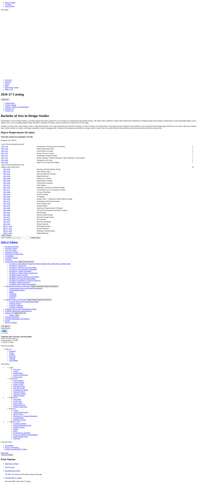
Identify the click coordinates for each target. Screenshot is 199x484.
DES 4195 (6, 206)
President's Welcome (11, 246)
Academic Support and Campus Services (18, 311)
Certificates (12, 294)
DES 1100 (4, 149)
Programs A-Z (9, 109)
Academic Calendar (11, 258)
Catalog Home (10, 6)
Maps (7, 85)
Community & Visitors (20, 390)
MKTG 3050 (7, 226)
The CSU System (10, 250)
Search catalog (5, 237)
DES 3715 (6, 190)
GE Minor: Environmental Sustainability (22, 279)
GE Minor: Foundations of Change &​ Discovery (25, 280)
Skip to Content (10, 2)
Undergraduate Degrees (17, 290)
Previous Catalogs (11, 322)
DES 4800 (6, 215)
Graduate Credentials (16, 307)
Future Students (18, 380)
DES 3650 (6, 183)
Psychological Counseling (21, 433)
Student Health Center (20, 436)
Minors (11, 292)
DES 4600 (6, 210)
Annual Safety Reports (20, 412)
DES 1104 (4, 153)
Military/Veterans (18, 395)
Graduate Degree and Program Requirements (24, 302)
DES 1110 (4, 155)
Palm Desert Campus (12, 87)
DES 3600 (6, 181)
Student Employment (20, 407)
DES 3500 (6, 178)
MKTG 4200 (7, 231)
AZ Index (8, 4)
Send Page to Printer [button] (11, 464)
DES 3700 (6, 187)
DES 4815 (6, 217)
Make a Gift (9, 89)
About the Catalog (11, 248)
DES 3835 (6, 194)
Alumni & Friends (19, 392)
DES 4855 (6, 222)
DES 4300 (6, 208)
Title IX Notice (18, 414)
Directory (8, 82)
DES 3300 (6, 176)
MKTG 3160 (7, 228)
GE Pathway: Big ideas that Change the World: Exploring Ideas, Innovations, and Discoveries (40, 264)
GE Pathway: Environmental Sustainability (23, 269)
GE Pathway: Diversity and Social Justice (22, 267)
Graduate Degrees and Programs (15, 299)
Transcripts (16, 438)
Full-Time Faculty (19, 386)
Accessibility (9, 445)
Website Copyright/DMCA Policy (16, 449)
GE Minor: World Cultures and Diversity (22, 284)
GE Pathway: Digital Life (17, 265)
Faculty (7, 320)
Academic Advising (19, 423)
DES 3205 (6, 174)
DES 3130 (6, 171)
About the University (12, 252)
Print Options (6, 326)
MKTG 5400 (7, 233)
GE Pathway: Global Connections (20, 271)
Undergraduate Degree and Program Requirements (25, 288)
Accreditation (9, 256)
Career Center (17, 403)
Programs (12, 297)
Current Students (18, 382)
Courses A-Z (9, 111)
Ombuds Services (19, 427)
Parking (15, 429)
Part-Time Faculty (19, 388)
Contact (15, 410)
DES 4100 (6, 199)
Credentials (12, 296)
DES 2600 (4, 162)
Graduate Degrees (15, 303)
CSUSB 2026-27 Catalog (13, 478)
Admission (8, 260)
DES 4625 (6, 212)
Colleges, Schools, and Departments (17, 107)
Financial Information (12, 317)
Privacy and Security (12, 447)
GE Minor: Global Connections (19, 282)
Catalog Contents (10, 105)
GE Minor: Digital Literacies (18, 275)
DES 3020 (6, 169)
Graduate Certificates (16, 305)
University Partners (19, 394)
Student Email (17, 373)
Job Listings (17, 399)
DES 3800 (6, 192)
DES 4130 (6, 203)
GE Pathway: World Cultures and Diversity (23, 273)
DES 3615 (6, 185)
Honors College (14, 315)
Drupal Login (17, 377)
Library (7, 84)
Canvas (15, 371)
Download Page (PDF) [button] (12, 471)
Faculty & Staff (18, 384)
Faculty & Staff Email (20, 375)
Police (15, 431)
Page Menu (5, 99)
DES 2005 (4, 160)
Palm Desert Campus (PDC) (14, 254)
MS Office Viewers (19, 420)
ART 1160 (4, 146)
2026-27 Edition (9, 242)
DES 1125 (4, 158)
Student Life (9, 313)
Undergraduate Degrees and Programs (17, 286)
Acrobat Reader (18, 418)
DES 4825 (6, 219)
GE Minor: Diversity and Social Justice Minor (24, 277)
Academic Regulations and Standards (17, 319)
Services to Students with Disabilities (25, 435)
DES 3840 (6, 197)
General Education (11, 262)
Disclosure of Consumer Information (25, 416)
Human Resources (19, 405)
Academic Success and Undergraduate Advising (20, 309)
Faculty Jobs (17, 401)
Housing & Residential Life (22, 425)
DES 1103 (4, 151)
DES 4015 (6, 201)
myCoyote (8, 80)
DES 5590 (6, 224)
